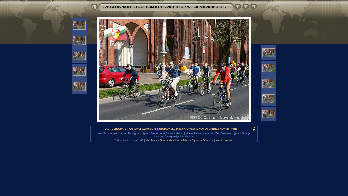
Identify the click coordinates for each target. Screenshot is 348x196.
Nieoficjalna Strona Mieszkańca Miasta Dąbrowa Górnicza (179, 140)
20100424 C (216, 7)
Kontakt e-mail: (224, 140)
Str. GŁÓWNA (114, 7)
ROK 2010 (166, 7)
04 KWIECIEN (190, 7)
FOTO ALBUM (142, 7)
